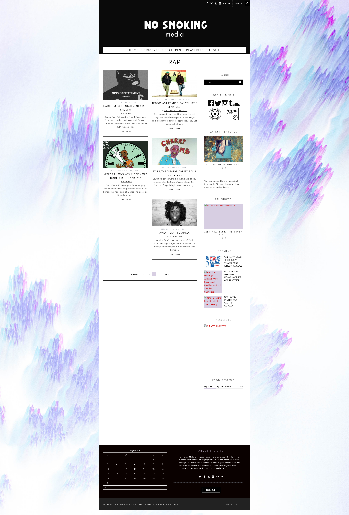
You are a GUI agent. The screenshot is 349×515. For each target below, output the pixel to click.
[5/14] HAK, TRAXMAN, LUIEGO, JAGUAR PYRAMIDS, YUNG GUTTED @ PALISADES (233, 261)
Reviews (165, 168)
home (134, 50)
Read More (125, 131)
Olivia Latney (176, 175)
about (214, 50)
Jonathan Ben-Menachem (175, 111)
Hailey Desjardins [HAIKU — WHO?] (223, 164)
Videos (172, 99)
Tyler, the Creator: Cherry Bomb (174, 171)
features (173, 50)
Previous (135, 274)
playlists (195, 50)
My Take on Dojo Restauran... (218, 386)
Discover (117, 102)
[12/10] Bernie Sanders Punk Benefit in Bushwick (230, 301)
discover (152, 50)
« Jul (106, 487)
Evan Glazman (175, 236)
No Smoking (126, 113)
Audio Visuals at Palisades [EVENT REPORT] (223, 233)
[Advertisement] (223, 353)
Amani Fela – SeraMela (175, 232)
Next (167, 274)
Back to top (231, 504)
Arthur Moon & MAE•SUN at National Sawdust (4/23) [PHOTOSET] (232, 275)
